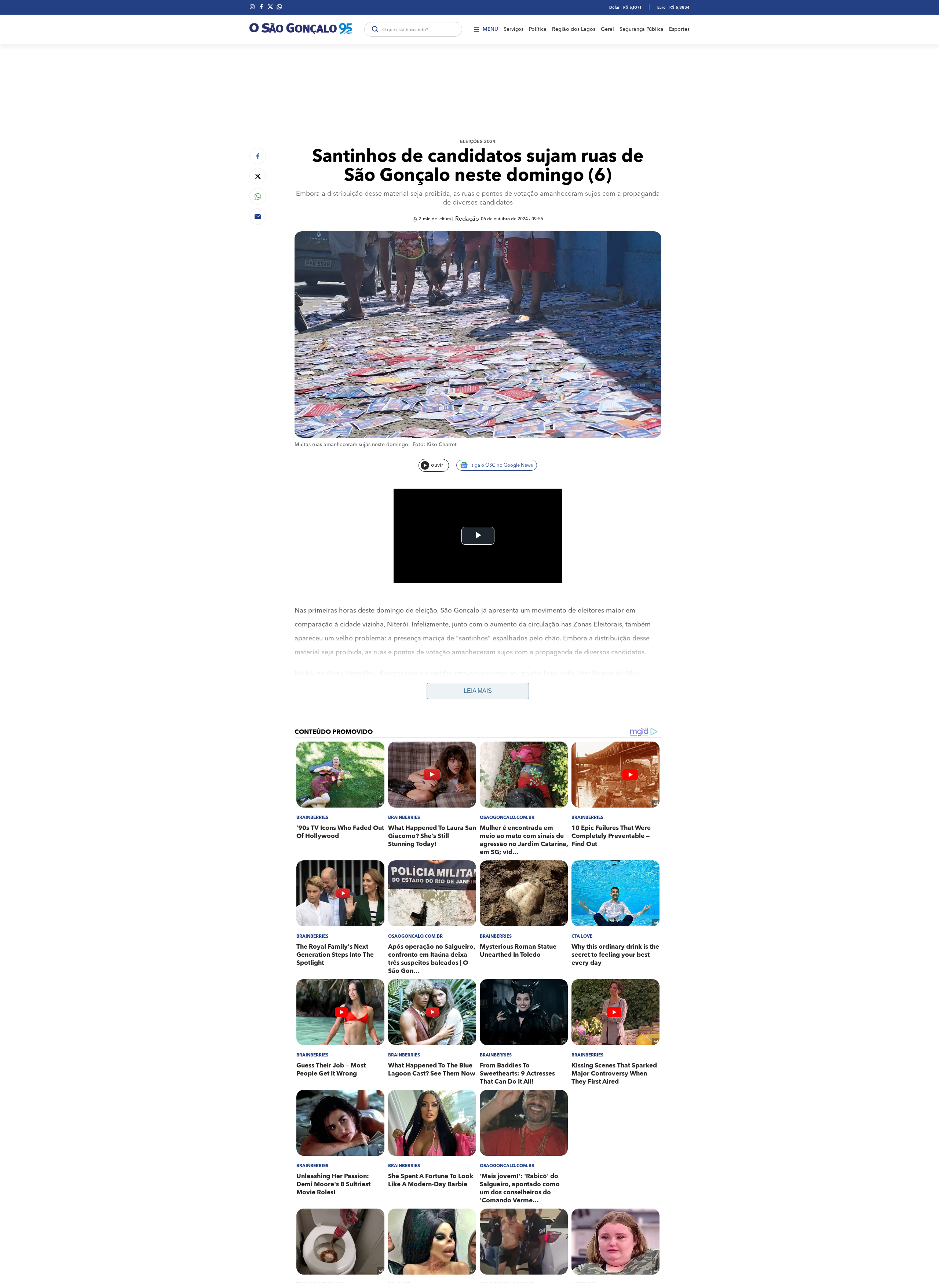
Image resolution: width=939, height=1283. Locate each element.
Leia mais (478, 691)
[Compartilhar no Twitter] (257, 176)
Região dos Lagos (573, 29)
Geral (607, 29)
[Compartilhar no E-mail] (257, 216)
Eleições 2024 (478, 141)
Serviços (513, 29)
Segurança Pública (642, 29)
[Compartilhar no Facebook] (257, 156)
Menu (490, 29)
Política (538, 29)
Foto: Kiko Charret (435, 444)
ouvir (437, 465)
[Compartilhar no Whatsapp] (257, 196)
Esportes (679, 29)
